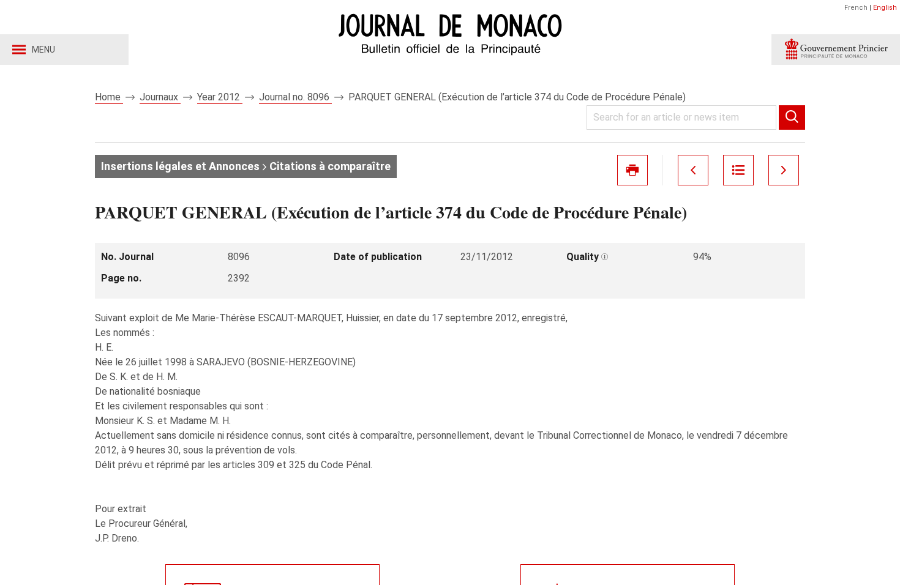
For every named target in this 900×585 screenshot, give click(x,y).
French (856, 8)
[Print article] (632, 170)
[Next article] (783, 170)
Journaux (160, 97)
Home (109, 97)
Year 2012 (219, 97)
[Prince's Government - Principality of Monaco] (835, 49)
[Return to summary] (738, 170)
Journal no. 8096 (295, 97)
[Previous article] (693, 170)
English (885, 8)
